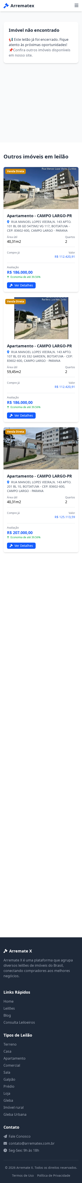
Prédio (8, 1086)
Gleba (8, 1100)
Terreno (10, 1044)
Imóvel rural (13, 1107)
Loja (6, 1093)
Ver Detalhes (23, 285)
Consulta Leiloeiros (19, 1022)
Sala (6, 1072)
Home (8, 1001)
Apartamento (14, 1058)
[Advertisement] (41, 97)
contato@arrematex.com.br (32, 1143)
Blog (7, 1015)
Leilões (9, 1008)
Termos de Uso (23, 1175)
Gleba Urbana (14, 1114)
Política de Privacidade (53, 1175)
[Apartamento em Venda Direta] (41, 188)
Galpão (9, 1079)
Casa (7, 1051)
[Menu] (77, 5)
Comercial (11, 1065)
